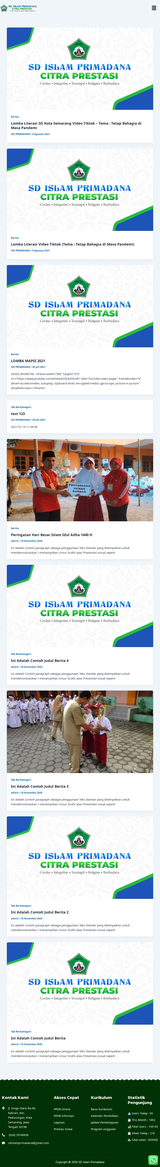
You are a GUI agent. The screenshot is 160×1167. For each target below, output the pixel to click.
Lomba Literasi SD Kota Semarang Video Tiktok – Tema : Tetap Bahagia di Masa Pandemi (76, 125)
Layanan (59, 1122)
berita (15, 116)
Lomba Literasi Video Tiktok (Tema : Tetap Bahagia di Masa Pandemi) (72, 244)
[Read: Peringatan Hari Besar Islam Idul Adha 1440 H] (80, 480)
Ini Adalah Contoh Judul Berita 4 (39, 660)
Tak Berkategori (21, 407)
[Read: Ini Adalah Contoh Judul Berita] (80, 983)
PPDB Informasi (64, 1116)
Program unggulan (103, 1129)
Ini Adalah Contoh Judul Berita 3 (39, 786)
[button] (154, 8)
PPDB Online (62, 1109)
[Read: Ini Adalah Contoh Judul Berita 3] (80, 731)
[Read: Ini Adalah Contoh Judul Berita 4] (80, 605)
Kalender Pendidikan (104, 1116)
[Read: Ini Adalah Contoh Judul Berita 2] (80, 857)
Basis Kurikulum (101, 1109)
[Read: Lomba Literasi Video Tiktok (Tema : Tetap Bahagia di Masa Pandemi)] (80, 189)
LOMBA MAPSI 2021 (28, 360)
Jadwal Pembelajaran (104, 1122)
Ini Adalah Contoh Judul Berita (38, 1038)
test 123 (18, 413)
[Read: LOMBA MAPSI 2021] (80, 306)
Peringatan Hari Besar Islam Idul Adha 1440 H (51, 534)
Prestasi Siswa (63, 1129)
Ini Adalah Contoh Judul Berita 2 (39, 912)
